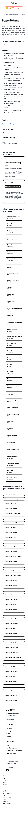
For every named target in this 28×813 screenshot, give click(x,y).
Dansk (4, 782)
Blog (7, 745)
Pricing (8, 731)
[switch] (4, 143)
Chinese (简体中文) (7, 793)
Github (8, 733)
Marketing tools (11, 753)
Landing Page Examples (13, 748)
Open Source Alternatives (14, 750)
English (5, 778)
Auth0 (4, 44)
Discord (8, 736)
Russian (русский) (7, 803)
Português (5, 801)
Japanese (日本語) (7, 797)
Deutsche (5, 784)
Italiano (4, 795)
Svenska (5, 788)
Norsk (4, 780)
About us (9, 728)
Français (5, 790)
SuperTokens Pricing (8, 123)
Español (5, 791)
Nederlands (5, 786)
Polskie (4, 799)
